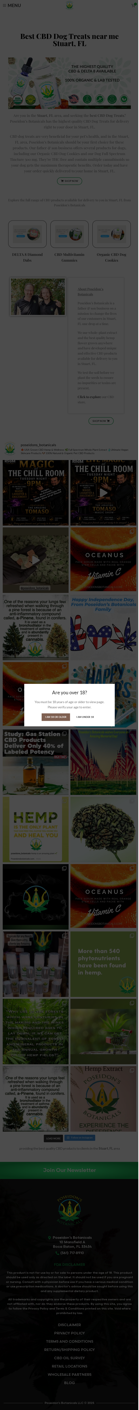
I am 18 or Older (55, 717)
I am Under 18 (85, 717)
